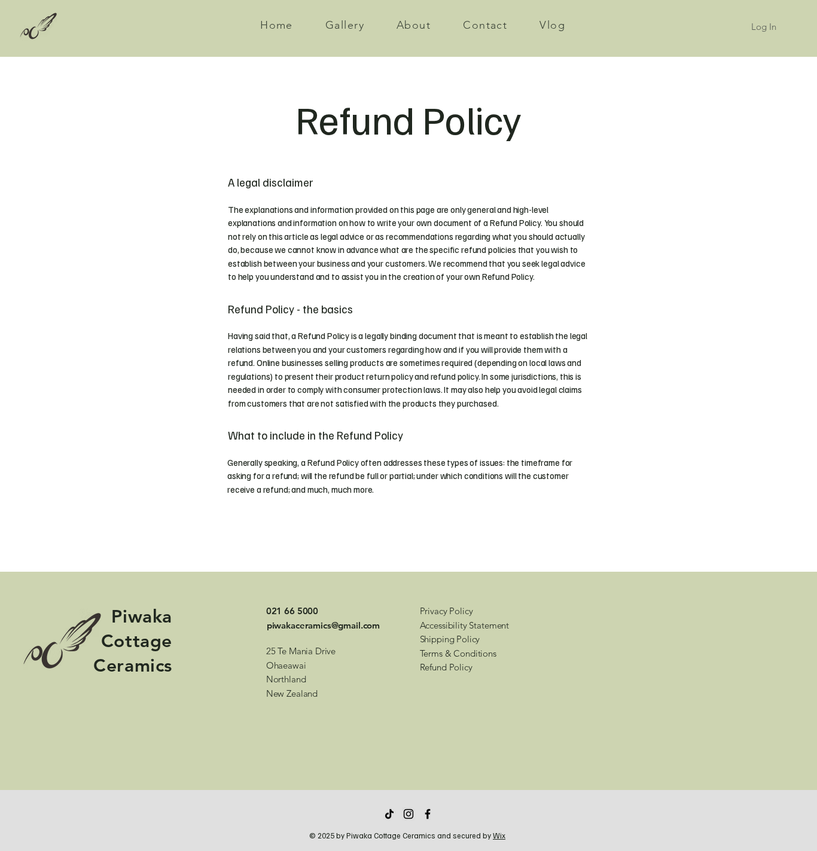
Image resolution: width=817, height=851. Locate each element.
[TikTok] (389, 814)
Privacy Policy (446, 611)
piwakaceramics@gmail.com (323, 625)
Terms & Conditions (458, 653)
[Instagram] (408, 814)
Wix (499, 835)
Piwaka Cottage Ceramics (132, 641)
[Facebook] (427, 814)
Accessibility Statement (465, 625)
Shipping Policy (450, 639)
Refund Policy (446, 667)
